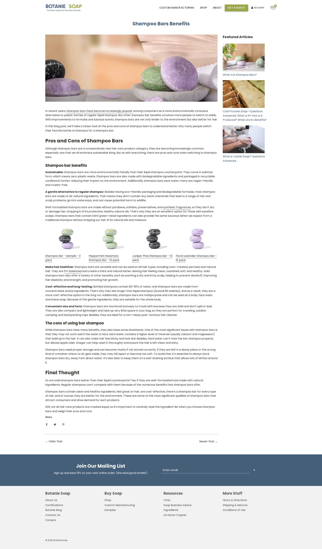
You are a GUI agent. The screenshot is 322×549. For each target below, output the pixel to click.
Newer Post (206, 441)
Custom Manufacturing (176, 7)
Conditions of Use (234, 510)
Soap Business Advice (178, 505)
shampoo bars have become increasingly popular (99, 111)
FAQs (167, 500)
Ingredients (171, 510)
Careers (50, 520)
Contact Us (52, 515)
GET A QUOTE (236, 7)
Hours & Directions (235, 500)
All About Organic (175, 515)
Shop (203, 7)
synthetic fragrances (177, 207)
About (217, 7)
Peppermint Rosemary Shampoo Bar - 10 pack (104, 258)
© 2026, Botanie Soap (56, 540)
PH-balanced (73, 271)
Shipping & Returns (235, 505)
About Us (51, 500)
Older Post (56, 441)
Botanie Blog (53, 510)
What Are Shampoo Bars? (240, 75)
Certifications (54, 505)
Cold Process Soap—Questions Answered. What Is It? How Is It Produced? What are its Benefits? (245, 115)
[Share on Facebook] (46, 424)
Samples (110, 510)
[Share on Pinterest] (63, 424)
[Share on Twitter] (55, 424)
